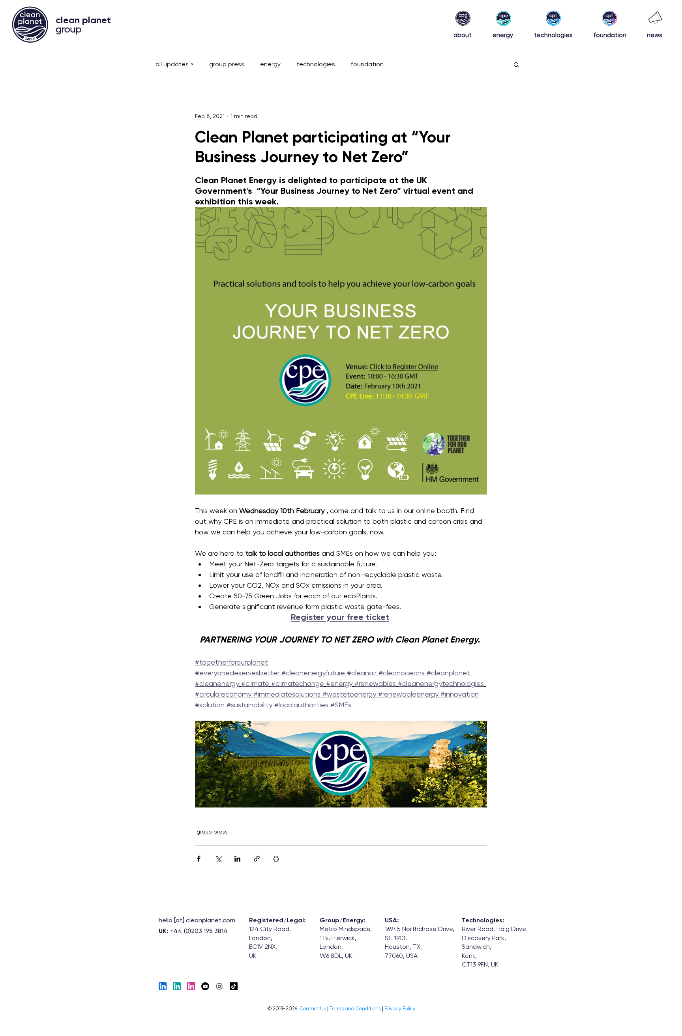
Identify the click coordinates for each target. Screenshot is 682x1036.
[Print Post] (276, 858)
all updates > (174, 64)
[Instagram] (219, 986)
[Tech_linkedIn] (163, 986)
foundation (367, 64)
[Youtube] (205, 986)
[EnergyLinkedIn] (177, 986)
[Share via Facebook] (198, 858)
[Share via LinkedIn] (237, 858)
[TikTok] (234, 986)
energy (270, 64)
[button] (516, 64)
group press (226, 64)
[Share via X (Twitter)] (218, 858)
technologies (315, 64)
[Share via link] (256, 858)
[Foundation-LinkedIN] (191, 986)
